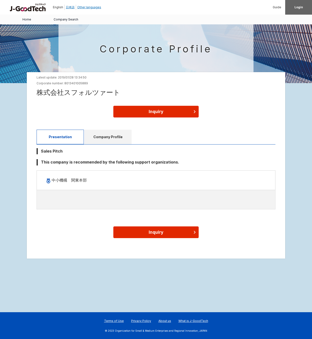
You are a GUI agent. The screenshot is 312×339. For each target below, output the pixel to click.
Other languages (89, 7)
